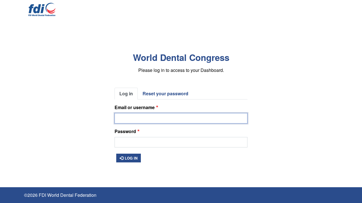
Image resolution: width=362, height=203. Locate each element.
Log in (126, 93)
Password (125, 131)
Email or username (135, 107)
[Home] (42, 9)
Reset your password (165, 93)
